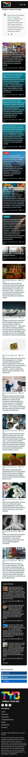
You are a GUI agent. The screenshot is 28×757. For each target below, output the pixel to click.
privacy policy (5, 753)
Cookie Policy (13, 753)
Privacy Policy (5, 717)
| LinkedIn (6, 681)
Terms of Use (4, 714)
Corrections (4, 727)
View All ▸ (5, 663)
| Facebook (6, 673)
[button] (21, 4)
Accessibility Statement (7, 719)
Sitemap (3, 722)
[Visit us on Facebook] (2, 705)
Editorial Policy (5, 724)
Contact (3, 711)
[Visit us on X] (6, 705)
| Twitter (5, 677)
